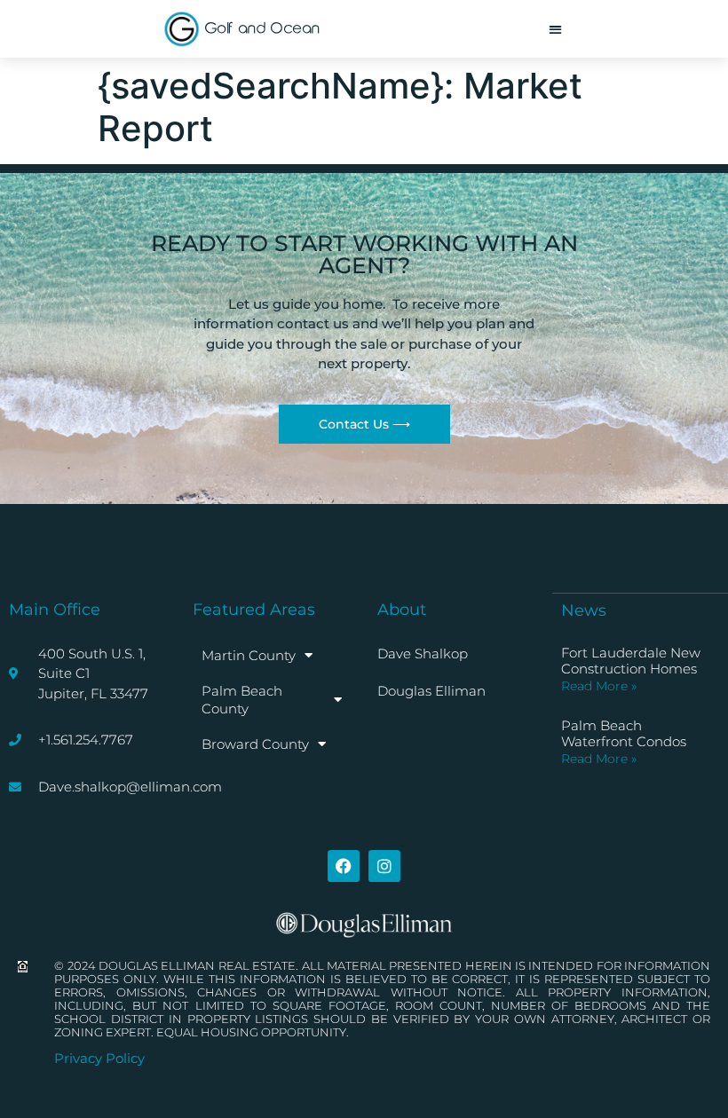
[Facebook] (344, 866)
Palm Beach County (242, 699)
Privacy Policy (99, 1058)
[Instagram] (384, 866)
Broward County (255, 744)
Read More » (599, 686)
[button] (555, 29)
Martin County (249, 655)
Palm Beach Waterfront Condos (623, 733)
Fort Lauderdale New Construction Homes (630, 660)
